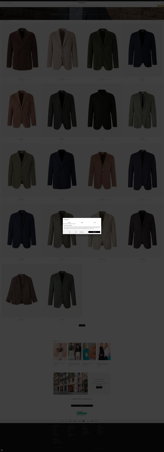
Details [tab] (82, 222)
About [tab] (95, 222)
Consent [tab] (69, 222)
